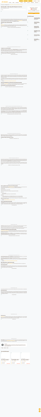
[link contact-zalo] (39, 411)
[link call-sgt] (39, 409)
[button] (14, 9)
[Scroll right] (39, 2)
